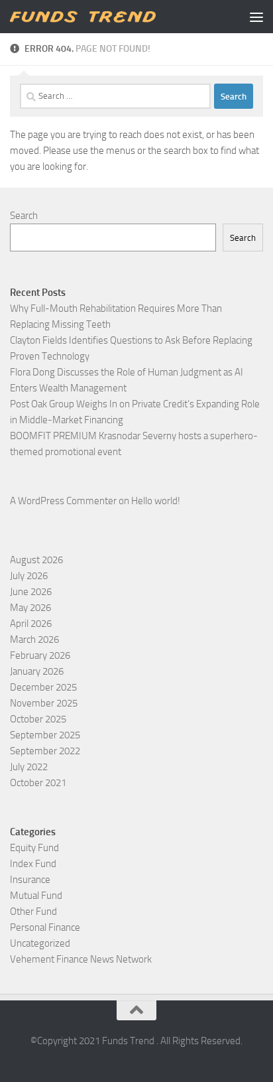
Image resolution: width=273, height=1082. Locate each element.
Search (24, 216)
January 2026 (37, 671)
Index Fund (33, 864)
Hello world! (155, 501)
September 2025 (45, 735)
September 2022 (45, 751)
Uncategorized (40, 943)
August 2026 (36, 560)
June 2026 (31, 592)
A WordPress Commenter (63, 501)
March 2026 (34, 639)
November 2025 (44, 703)
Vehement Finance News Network (81, 959)
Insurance (30, 880)
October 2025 (38, 719)
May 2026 (30, 608)
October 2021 (38, 783)
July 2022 (29, 767)
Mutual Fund (36, 896)
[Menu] (256, 16)
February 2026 (40, 655)
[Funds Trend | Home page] (107, 17)
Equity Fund (34, 848)
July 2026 (29, 576)
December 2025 (43, 687)
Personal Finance (45, 927)
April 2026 (31, 624)
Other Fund (33, 911)
